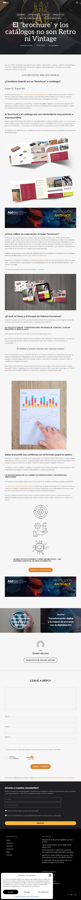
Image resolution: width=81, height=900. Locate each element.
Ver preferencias (43, 892)
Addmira (21, 15)
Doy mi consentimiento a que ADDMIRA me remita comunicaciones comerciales (34, 816)
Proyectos (9, 849)
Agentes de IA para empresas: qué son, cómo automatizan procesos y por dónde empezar (57, 856)
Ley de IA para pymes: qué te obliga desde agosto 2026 (56, 846)
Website (8, 737)
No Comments (54, 45)
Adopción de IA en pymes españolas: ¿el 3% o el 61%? (57, 841)
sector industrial (53, 18)
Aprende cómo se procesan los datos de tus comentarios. (54, 778)
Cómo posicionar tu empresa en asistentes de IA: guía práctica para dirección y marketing (57, 851)
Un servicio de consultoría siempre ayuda (19, 486)
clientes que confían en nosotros (34, 255)
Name (7, 716)
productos (58, 15)
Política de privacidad (32, 896)
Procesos (9, 846)
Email (7, 726)
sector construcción (29, 18)
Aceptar (10, 892)
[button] (50, 875)
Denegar (27, 892)
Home (8, 840)
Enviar (40, 823)
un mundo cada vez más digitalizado (34, 94)
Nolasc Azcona (27, 45)
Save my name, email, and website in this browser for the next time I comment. (34, 750)
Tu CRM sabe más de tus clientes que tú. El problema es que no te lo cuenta (56, 861)
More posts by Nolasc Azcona (40, 660)
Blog (7, 852)
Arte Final (33, 15)
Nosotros (9, 843)
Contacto (9, 855)
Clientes (46, 15)
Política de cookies (20, 896)
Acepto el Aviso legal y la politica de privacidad (23, 811)
